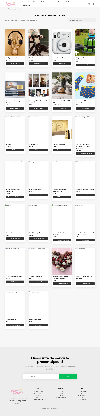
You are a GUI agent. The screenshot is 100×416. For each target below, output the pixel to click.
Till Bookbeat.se (61, 197)
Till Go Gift (38, 195)
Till (28, 2)
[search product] (89, 3)
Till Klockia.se (38, 325)
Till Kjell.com (61, 63)
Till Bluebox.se (85, 108)
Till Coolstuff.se (15, 63)
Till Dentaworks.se (38, 238)
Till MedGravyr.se (15, 108)
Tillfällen (35, 2)
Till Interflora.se (85, 283)
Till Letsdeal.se (62, 108)
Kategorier (60, 2)
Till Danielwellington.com (85, 153)
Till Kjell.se (15, 150)
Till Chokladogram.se (62, 283)
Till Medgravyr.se (15, 325)
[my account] (93, 4)
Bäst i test (69, 2)
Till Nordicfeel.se (62, 150)
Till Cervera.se (15, 282)
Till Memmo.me (38, 108)
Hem (23, 2)
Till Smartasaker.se (38, 63)
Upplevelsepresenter (47, 2)
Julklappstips (26, 5)
